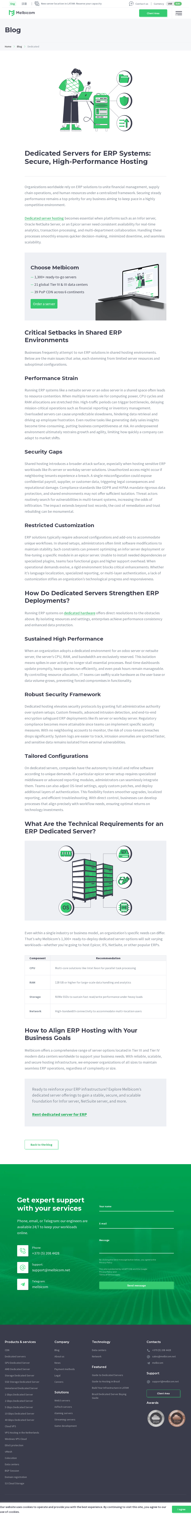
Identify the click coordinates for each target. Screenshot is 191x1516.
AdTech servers (63, 1406)
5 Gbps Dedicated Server (19, 1407)
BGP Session (12, 1470)
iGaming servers (63, 1413)
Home (8, 46)
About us (59, 1356)
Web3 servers (62, 1400)
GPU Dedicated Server (17, 1362)
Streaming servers (64, 1419)
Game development (65, 1426)
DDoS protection (14, 1445)
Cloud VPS (10, 1426)
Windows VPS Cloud (16, 1439)
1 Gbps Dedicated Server (19, 1394)
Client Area (153, 13)
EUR (178, 3)
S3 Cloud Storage (14, 1483)
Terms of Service (107, 1274)
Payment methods (64, 1369)
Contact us (141, 3)
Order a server (44, 303)
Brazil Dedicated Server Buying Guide (109, 1396)
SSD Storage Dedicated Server (22, 1381)
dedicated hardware (79, 613)
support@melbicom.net (51, 1270)
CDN (7, 1350)
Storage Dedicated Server (19, 1375)
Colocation (11, 1458)
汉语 (24, 3)
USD (170, 3)
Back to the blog (41, 1144)
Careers (58, 1381)
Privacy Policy (105, 1262)
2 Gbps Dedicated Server (19, 1401)
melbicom (40, 1286)
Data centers (12, 1464)
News (57, 1362)
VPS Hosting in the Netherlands (22, 1432)
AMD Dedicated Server (17, 1369)
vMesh (8, 1451)
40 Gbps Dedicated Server (19, 1420)
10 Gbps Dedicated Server (19, 1413)
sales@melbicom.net (164, 1356)
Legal (57, 1375)
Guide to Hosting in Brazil (106, 1381)
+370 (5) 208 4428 (45, 1253)
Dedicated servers (15, 1356)
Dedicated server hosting (44, 218)
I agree (181, 1509)
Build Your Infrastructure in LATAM (110, 1387)
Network (96, 1356)
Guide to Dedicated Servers (107, 1375)
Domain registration (16, 1477)
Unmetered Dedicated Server (21, 1388)
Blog (19, 46)
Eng (12, 3)
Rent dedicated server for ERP (59, 1114)
